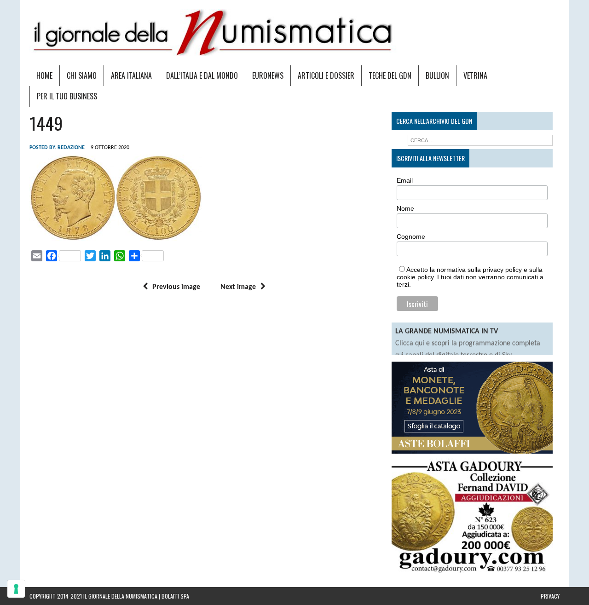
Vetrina (475, 75)
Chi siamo (82, 75)
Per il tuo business (67, 96)
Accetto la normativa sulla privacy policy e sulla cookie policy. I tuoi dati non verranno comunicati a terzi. (470, 277)
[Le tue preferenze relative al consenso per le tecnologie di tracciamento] (16, 589)
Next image (238, 287)
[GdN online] (294, 32)
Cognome (411, 236)
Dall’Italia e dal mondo (202, 75)
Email (405, 180)
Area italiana (131, 75)
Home (44, 75)
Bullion (437, 75)
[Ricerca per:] (480, 140)
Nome (405, 208)
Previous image (176, 287)
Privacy (550, 596)
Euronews (267, 75)
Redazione (71, 147)
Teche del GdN (390, 75)
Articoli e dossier (326, 75)
